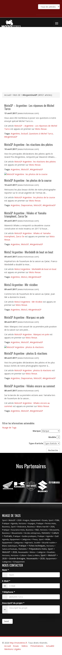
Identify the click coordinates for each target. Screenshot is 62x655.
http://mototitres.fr (18, 642)
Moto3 (24, 309)
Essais (16, 646)
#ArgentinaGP (10, 136)
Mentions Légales (12, 649)
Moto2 (24, 277)
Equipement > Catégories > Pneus (24, 539)
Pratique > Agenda (9, 523)
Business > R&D (32, 530)
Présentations (36, 646)
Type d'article (36, 443)
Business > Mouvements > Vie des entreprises (21, 533)
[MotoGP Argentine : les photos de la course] (25, 174)
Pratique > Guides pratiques (24, 536)
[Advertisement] (31, 59)
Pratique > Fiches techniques (32, 545)
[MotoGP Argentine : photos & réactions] (24, 346)
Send (6, 621)
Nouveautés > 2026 (35, 558)
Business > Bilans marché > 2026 (40, 526)
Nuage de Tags (9, 427)
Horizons (6, 555)
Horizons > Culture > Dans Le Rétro (25, 555)
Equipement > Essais (38, 520)
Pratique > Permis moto (46, 523)
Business (6, 526)
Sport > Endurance (18, 526)
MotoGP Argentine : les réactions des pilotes (35, 161)
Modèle (52, 437)
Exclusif (24, 133)
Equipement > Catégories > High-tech (17, 542)
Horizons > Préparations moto (32, 548)
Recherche (53, 450)
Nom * (5, 570)
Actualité (50, 646)
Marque (37, 431)
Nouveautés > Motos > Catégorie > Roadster (36, 552)
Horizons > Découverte (49, 530)
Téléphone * (8, 592)
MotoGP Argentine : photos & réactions (32, 370)
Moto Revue (41, 129)
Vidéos (24, 646)
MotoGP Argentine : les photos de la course (34, 197)
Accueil (7, 646)
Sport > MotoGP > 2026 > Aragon (15, 520)
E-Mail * (6, 581)
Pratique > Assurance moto (13, 530)
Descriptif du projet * (13, 603)
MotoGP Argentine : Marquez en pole (31, 334)
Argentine (15, 133)
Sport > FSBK (54, 520)
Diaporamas (26, 205)
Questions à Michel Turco (41, 133)
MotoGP (25, 169)
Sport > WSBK (44, 539)
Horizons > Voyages (27, 523)
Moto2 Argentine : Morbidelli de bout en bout (35, 269)
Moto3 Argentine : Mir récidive (28, 301)
